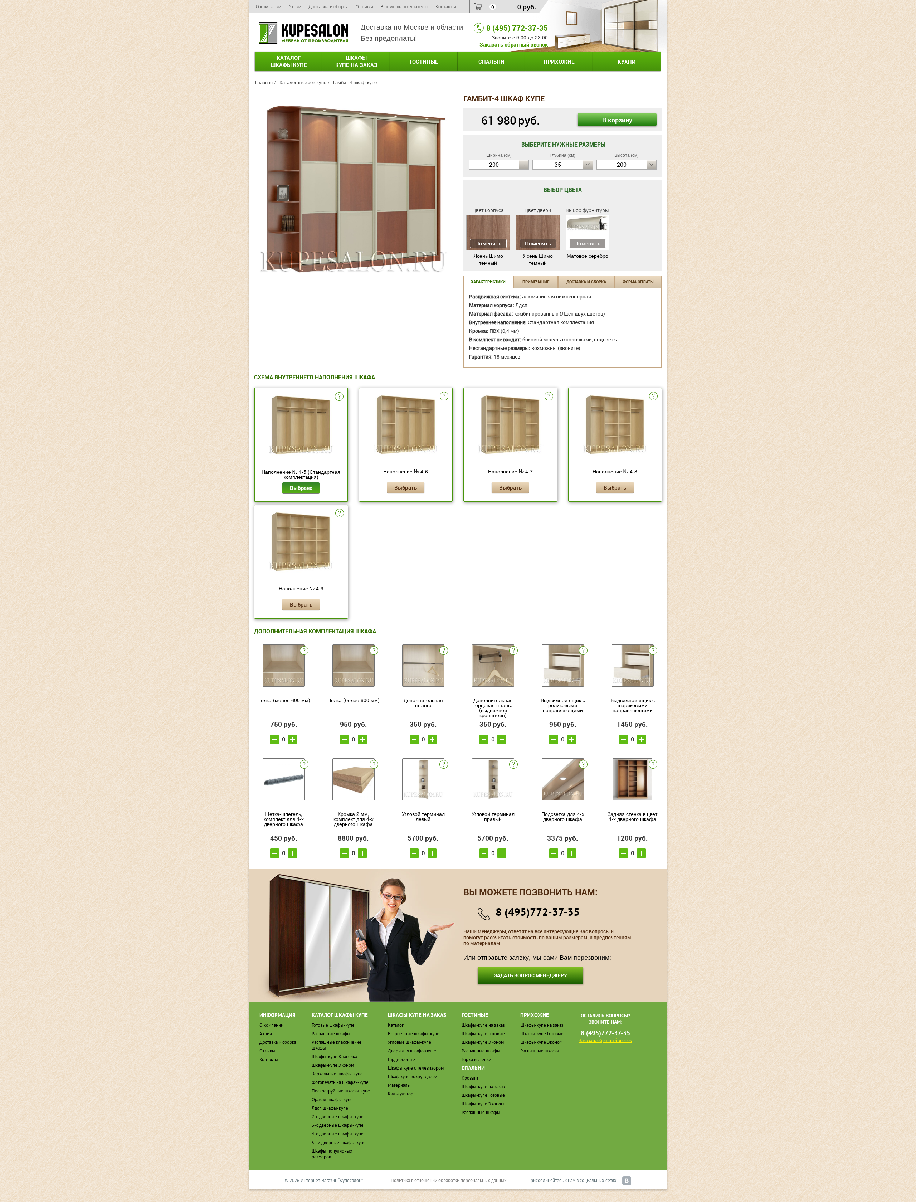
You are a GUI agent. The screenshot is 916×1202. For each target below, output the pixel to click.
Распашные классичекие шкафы (336, 1045)
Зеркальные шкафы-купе (337, 1074)
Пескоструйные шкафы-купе (341, 1091)
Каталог (289, 61)
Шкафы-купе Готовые (483, 1034)
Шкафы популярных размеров (332, 1154)
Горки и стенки (476, 1059)
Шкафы (356, 61)
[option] (353, 189)
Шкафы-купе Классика (334, 1056)
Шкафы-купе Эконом (333, 1065)
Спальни (491, 61)
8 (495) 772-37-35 (517, 28)
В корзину (617, 120)
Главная (264, 82)
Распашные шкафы (331, 1034)
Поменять (488, 243)
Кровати (470, 1078)
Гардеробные (401, 1059)
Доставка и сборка (328, 6)
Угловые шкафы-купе (409, 1042)
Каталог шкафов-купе (302, 82)
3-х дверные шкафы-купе (338, 1125)
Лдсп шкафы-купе (330, 1108)
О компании (268, 6)
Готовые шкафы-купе (333, 1025)
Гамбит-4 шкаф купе (355, 82)
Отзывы (364, 6)
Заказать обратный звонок (513, 44)
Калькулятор (400, 1094)
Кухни (627, 61)
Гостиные (424, 61)
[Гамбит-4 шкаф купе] (353, 188)
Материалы (399, 1085)
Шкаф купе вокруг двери (412, 1077)
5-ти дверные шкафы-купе (339, 1142)
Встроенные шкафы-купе (413, 1034)
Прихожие (559, 61)
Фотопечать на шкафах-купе (340, 1082)
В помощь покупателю (404, 6)
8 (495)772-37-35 (538, 912)
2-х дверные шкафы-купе (338, 1117)
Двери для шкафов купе (412, 1051)
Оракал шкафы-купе (332, 1099)
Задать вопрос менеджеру (530, 975)
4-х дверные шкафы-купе (338, 1134)
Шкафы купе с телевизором (416, 1068)
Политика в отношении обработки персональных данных (449, 1180)
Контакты (445, 6)
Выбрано (301, 487)
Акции (294, 6)
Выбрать (405, 487)
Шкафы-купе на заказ (483, 1025)
